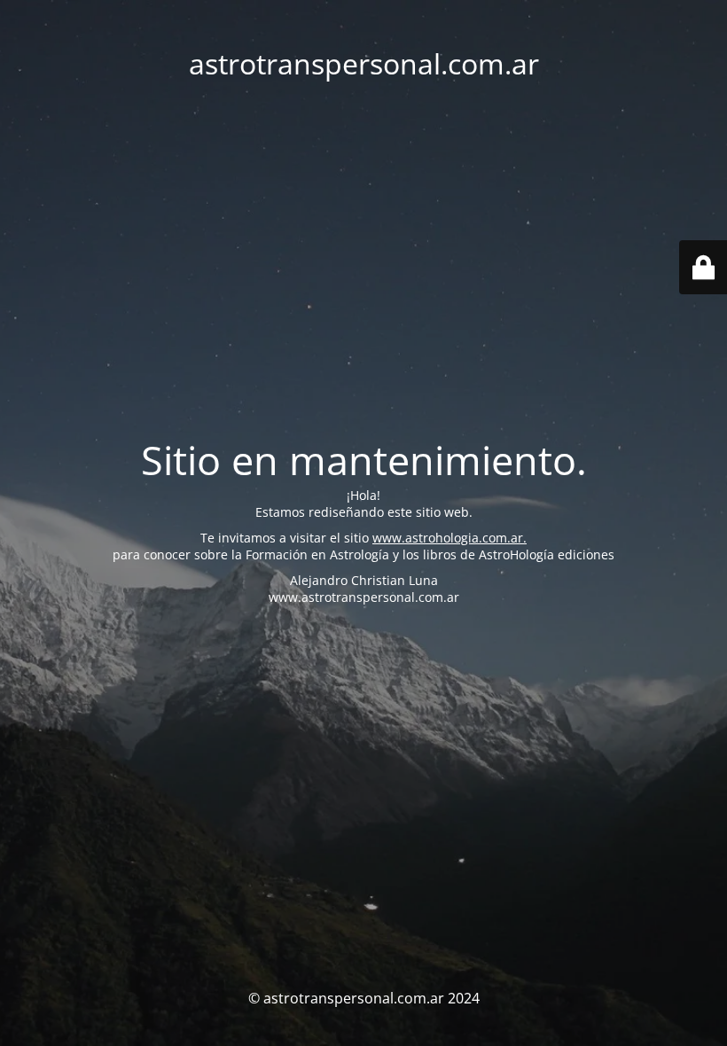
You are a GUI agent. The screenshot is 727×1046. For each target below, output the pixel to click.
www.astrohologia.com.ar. (449, 537)
